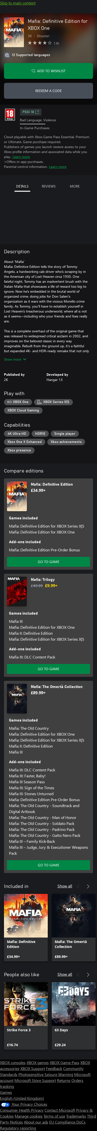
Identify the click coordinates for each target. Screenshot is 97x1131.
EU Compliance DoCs (67, 1122)
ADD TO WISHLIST (51, 70)
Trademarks (76, 1116)
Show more (12, 359)
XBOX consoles (13, 1062)
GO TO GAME (48, 561)
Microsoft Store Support (35, 1080)
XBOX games (38, 1062)
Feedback (54, 1068)
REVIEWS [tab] (48, 186)
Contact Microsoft (60, 1110)
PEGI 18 (28, 112)
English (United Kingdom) (22, 1098)
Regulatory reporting (18, 1128)
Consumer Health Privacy (22, 1110)
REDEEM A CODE (48, 90)
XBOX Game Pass (64, 1062)
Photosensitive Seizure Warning (45, 1074)
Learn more (21, 156)
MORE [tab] (75, 186)
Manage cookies (29, 1116)
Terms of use (54, 1116)
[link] (26, 927)
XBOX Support (32, 1068)
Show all (64, 885)
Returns (63, 1080)
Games (6, 1092)
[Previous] (78, 886)
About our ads (36, 1122)
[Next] (88, 886)
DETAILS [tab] (22, 186)
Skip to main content (18, 2)
